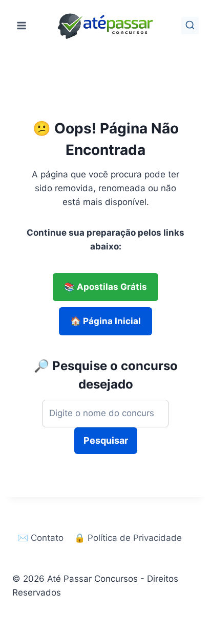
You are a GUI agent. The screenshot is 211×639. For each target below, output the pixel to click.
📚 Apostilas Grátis (105, 287)
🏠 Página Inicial (105, 321)
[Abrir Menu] (21, 25)
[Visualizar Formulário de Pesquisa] (190, 25)
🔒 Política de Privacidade (128, 538)
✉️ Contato (40, 538)
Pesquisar (105, 440)
